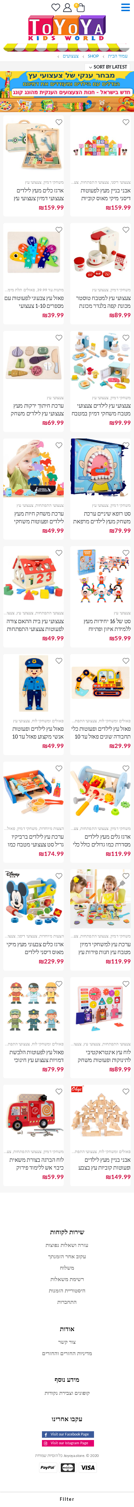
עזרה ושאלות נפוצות (67, 1245)
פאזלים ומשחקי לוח (115, 721)
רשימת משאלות (67, 1279)
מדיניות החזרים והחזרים (67, 1353)
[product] (100, 144)
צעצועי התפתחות (95, 182)
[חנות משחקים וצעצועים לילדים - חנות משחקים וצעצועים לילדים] (67, 27)
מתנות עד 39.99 (50, 290)
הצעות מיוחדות (51, 829)
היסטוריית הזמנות (67, 1291)
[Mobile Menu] (123, 8)
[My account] (67, 7)
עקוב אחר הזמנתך (67, 1257)
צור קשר (67, 1342)
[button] (67, 1499)
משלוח (67, 1268)
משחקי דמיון (54, 182)
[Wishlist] (54, 7)
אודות (67, 1328)
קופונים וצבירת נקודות (67, 1393)
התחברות (67, 1302)
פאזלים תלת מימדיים (18, 290)
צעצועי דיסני (121, 182)
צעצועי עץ (70, 182)
